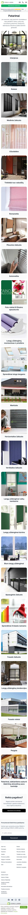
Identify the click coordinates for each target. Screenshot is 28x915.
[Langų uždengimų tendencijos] (14, 673)
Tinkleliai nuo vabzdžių (14, 183)
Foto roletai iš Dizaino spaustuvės (14, 308)
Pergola (14, 750)
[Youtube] (12, 899)
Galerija (3, 854)
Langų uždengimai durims (14, 532)
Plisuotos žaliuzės (14, 245)
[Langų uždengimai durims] (14, 517)
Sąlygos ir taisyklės (5, 859)
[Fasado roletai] (14, 704)
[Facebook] (9, 899)
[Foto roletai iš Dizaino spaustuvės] (14, 292)
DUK (2, 864)
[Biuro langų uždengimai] (14, 548)
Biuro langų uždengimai (14, 563)
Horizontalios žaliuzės (14, 437)
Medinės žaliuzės (14, 120)
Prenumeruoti (14, 838)
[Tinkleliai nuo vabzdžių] (14, 168)
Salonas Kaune (4, 874)
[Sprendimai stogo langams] (14, 359)
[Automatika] (14, 261)
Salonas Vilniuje (4, 877)
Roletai (14, 89)
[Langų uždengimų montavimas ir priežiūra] (14, 326)
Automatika (14, 276)
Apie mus (3, 846)
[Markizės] (14, 390)
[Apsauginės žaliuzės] (14, 580)
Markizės (14, 405)
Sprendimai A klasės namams (14, 626)
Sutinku (23, 907)
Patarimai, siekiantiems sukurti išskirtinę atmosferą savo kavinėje (14, 784)
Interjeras (14, 58)
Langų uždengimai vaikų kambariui (14, 500)
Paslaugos (3, 849)
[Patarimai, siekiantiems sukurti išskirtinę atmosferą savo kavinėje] (14, 767)
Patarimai (3, 851)
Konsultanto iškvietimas (6, 886)
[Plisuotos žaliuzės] (14, 230)
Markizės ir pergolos (21, 867)
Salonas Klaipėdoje (5, 879)
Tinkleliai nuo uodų (21, 854)
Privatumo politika (5, 856)
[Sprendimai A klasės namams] (14, 611)
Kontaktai (3, 872)
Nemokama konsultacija (14, 810)
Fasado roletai (14, 719)
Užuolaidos (14, 151)
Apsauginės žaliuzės (14, 595)
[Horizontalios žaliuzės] (14, 421)
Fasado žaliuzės (14, 657)
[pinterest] (19, 899)
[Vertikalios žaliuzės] (14, 453)
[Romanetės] (14, 199)
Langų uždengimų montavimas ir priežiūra (14, 342)
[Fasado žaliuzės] (14, 642)
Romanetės (14, 214)
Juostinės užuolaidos (22, 862)
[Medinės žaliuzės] (14, 105)
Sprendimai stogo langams (14, 374)
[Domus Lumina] (7, 2)
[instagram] (16, 899)
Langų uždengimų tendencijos (14, 688)
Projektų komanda (5, 889)
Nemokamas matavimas (14, 5)
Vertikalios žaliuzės (14, 468)
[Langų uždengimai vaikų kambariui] (14, 484)
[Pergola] (14, 735)
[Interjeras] (14, 43)
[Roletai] (14, 74)
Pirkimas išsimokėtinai (6, 862)
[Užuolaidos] (14, 136)
